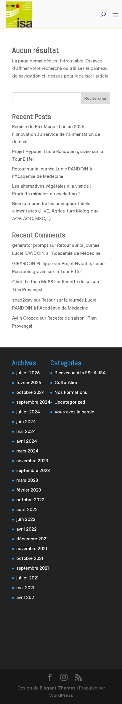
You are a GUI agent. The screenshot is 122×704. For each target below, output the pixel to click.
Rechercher (95, 98)
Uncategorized (69, 402)
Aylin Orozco (25, 318)
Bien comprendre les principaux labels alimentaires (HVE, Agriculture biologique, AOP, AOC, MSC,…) (56, 211)
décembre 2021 (32, 539)
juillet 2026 (28, 373)
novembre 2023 (32, 460)
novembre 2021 (31, 548)
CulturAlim (65, 382)
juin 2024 (26, 421)
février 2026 (28, 382)
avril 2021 (26, 597)
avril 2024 (26, 441)
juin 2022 (26, 519)
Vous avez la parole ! (75, 412)
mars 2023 (27, 480)
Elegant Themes (58, 688)
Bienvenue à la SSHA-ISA (80, 373)
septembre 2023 (33, 470)
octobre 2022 (30, 499)
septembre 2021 (32, 568)
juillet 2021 (27, 578)
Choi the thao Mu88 (32, 281)
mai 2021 (25, 587)
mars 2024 (27, 451)
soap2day (22, 300)
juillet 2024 (28, 412)
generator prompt (30, 245)
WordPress (61, 695)
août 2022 (27, 509)
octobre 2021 (29, 558)
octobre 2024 (30, 392)
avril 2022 (26, 529)
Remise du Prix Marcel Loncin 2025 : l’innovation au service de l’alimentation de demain (56, 134)
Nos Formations (70, 392)
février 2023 (28, 490)
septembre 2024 (33, 402)
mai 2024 (26, 431)
